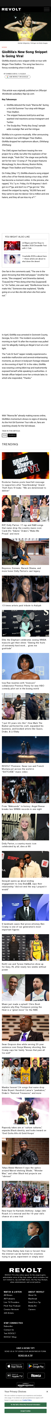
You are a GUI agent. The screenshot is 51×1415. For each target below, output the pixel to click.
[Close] (47, 1391)
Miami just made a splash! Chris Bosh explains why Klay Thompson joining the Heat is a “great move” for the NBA (22, 1007)
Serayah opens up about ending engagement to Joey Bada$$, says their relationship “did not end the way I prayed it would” (24, 885)
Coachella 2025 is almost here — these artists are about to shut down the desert (34, 259)
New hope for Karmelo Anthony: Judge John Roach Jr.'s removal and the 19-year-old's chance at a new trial (24, 1213)
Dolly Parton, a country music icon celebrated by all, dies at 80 (19, 845)
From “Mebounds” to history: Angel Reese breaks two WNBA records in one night (23, 807)
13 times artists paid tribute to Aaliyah (21, 605)
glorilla (12, 435)
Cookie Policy (27, 1400)
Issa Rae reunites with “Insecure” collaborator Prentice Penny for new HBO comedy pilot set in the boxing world (23, 685)
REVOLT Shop (10, 1337)
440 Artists (9, 1313)
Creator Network (11, 1309)
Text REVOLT (10, 1333)
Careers (31, 1309)
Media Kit (32, 1306)
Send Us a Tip (34, 1302)
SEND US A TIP (25, 1355)
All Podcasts (9, 1298)
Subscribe (8, 1326)
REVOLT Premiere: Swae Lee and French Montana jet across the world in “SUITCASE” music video (23, 769)
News (4, 47)
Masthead (32, 1298)
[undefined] (12, 245)
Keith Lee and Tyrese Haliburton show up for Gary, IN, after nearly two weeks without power (24, 967)
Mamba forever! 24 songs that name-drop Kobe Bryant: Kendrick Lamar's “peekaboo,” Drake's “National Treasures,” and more (24, 1090)
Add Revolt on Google (18, 77)
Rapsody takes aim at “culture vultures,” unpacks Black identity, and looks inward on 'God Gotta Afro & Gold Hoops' (24, 1130)
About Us (32, 1295)
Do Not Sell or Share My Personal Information (25, 1404)
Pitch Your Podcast (12, 1306)
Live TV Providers (11, 1302)
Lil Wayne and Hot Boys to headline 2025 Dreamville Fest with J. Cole (34, 245)
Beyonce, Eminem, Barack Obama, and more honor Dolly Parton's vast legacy (21, 569)
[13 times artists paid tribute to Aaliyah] (25, 589)
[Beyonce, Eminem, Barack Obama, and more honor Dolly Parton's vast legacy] (25, 551)
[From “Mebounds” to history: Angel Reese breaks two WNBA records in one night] (25, 789)
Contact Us (9, 1330)
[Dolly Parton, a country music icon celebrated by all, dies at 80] (25, 827)
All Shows (8, 1295)
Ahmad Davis (11, 74)
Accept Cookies (26, 1411)
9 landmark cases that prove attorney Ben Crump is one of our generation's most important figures (23, 927)
